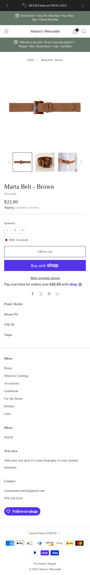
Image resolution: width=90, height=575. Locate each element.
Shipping (9, 207)
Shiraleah (10, 194)
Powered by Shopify (45, 563)
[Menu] (6, 31)
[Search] (83, 31)
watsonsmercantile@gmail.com (24, 490)
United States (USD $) (42, 533)
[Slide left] (10, 162)
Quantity (9, 223)
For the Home (13, 398)
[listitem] (45, 5)
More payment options (45, 278)
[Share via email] (57, 294)
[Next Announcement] (83, 5)
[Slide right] (80, 162)
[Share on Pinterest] (49, 294)
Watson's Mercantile (45, 31)
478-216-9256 (13, 498)
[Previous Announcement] (7, 5)
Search (8, 437)
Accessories (11, 383)
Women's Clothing (16, 376)
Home (30, 60)
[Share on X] (40, 294)
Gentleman (11, 391)
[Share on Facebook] (32, 294)
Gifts (7, 414)
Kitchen (9, 406)
